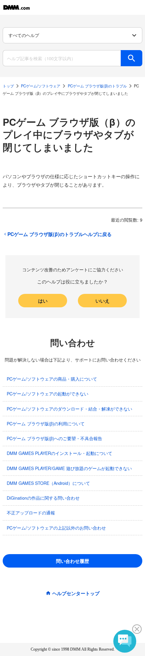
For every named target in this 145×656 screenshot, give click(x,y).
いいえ (102, 300)
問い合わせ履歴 (72, 560)
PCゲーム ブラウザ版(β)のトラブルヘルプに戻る (59, 234)
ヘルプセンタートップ (75, 593)
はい (43, 300)
